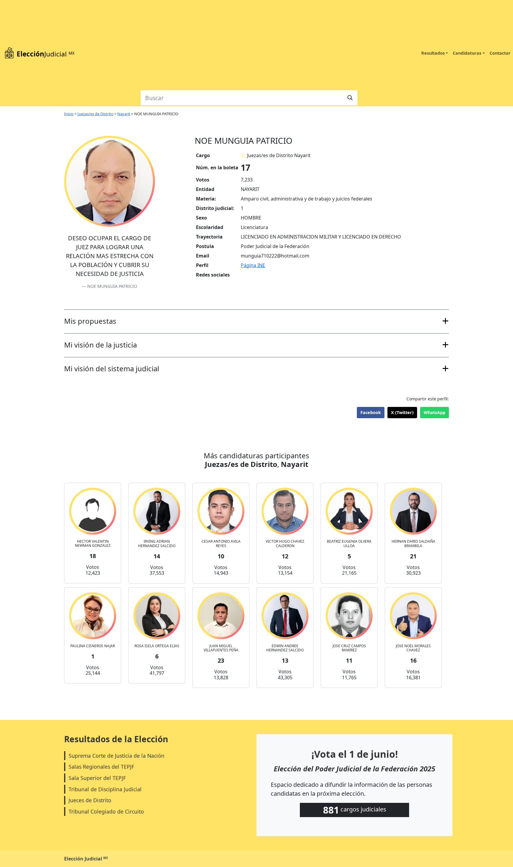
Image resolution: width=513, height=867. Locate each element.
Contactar (500, 53)
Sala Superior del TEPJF (97, 777)
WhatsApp (434, 412)
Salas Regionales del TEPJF (101, 766)
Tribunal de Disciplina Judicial (105, 789)
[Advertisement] (249, 44)
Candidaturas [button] (467, 53)
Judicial (46, 54)
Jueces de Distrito (90, 800)
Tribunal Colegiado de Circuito (106, 811)
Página (253, 265)
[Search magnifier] (350, 97)
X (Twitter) (402, 412)
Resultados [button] (433, 53)
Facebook (370, 412)
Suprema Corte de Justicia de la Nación (116, 755)
